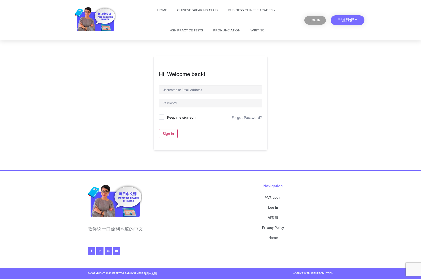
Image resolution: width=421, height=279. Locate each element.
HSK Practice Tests (186, 30)
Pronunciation (226, 30)
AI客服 (273, 218)
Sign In (168, 133)
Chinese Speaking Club (197, 10)
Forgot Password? (247, 117)
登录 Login (273, 197)
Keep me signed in (182, 117)
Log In (273, 207)
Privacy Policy (273, 228)
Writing (257, 30)
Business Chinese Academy (251, 10)
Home (162, 10)
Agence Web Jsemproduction (313, 273)
